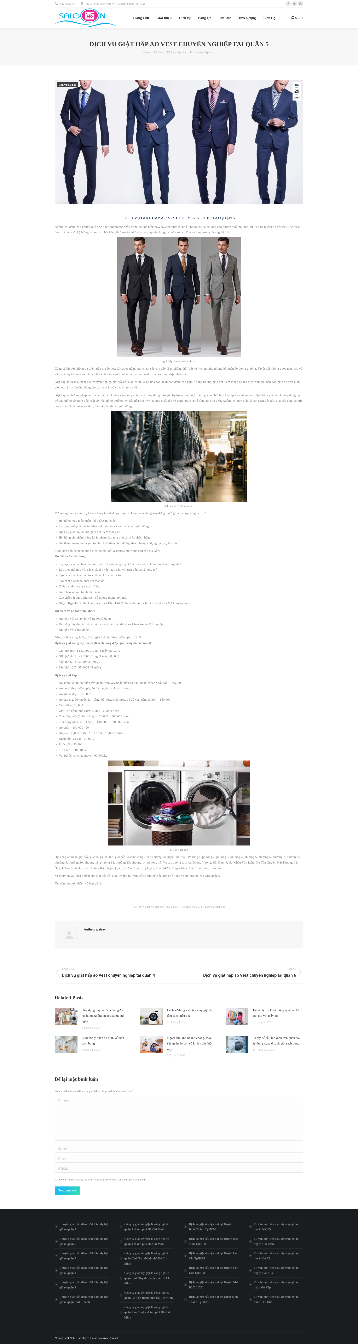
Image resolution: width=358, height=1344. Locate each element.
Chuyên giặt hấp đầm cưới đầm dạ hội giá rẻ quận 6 (83, 1241)
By (173, 906)
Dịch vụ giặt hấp (67, 84)
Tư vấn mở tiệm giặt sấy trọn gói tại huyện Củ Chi (276, 1256)
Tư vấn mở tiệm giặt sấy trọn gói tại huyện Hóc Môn (276, 1241)
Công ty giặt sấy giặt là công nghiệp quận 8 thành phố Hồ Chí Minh (146, 1227)
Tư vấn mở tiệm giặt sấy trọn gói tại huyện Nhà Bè (276, 1227)
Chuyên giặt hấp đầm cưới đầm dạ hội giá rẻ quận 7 (83, 1256)
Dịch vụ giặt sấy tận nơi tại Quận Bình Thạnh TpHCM (213, 1299)
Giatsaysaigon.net (108, 1337)
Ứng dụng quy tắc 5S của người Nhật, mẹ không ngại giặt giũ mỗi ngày (103, 1015)
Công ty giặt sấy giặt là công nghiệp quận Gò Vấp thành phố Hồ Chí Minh (148, 1295)
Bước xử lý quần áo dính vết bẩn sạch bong (103, 1040)
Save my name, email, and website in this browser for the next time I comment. (102, 1179)
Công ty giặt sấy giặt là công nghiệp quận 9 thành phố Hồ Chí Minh (146, 1241)
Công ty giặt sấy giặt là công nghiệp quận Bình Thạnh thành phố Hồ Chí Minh (147, 1278)
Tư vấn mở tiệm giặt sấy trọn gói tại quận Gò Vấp (276, 1285)
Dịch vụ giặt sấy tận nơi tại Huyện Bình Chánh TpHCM (210, 1227)
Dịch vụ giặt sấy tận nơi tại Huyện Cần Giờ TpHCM (213, 1270)
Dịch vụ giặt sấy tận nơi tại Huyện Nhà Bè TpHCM (213, 1285)
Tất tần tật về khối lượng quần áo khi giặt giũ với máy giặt (276, 1012)
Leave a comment (215, 906)
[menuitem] (141, 17)
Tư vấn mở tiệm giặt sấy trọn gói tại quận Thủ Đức (276, 1299)
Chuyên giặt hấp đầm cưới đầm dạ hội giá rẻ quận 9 (83, 1285)
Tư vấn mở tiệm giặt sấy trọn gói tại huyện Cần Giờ (276, 1270)
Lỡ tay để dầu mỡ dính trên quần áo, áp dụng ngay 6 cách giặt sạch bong (276, 1040)
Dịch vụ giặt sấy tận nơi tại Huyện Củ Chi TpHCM (213, 1256)
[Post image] (66, 1016)
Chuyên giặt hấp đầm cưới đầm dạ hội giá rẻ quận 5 (83, 1227)
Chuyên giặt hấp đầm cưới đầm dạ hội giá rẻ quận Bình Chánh (83, 1299)
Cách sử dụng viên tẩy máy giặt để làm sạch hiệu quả (189, 1012)
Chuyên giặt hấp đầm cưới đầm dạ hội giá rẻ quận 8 (83, 1270)
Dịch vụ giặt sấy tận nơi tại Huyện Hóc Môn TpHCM (213, 1241)
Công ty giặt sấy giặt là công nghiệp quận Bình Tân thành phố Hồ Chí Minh (146, 1258)
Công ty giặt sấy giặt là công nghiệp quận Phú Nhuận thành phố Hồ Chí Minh (147, 1312)
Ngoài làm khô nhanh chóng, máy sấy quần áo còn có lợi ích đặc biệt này (189, 1043)
